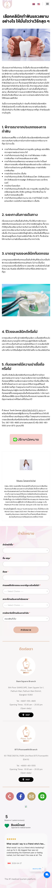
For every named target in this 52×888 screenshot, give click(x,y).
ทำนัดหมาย (26, 629)
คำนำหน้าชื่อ (8, 544)
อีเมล (5, 572)
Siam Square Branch (26, 681)
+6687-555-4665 (28, 700)
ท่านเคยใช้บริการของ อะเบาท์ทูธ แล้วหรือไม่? (22, 585)
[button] (47, 4)
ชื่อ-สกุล (7, 558)
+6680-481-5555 (28, 765)
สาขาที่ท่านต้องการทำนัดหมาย (16, 599)
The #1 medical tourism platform (20, 879)
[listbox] (26, 550)
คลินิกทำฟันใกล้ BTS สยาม (32, 410)
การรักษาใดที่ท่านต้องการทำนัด (16, 613)
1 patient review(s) (17, 820)
